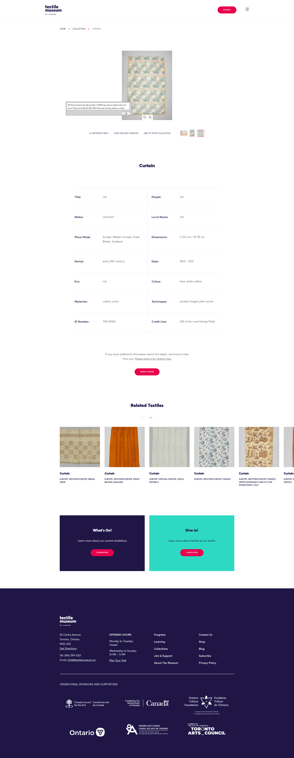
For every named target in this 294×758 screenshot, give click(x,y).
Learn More (102, 553)
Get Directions (68, 648)
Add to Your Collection (157, 133)
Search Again (147, 372)
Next (150, 417)
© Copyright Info (98, 133)
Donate (227, 10)
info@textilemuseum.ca (81, 660)
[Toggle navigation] (247, 9)
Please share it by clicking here (153, 359)
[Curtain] (80, 447)
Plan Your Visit (117, 660)
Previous (143, 417)
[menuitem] (169, 636)
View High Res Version (126, 133)
